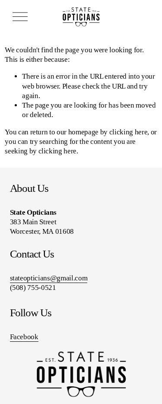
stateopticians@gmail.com (49, 278)
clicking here (128, 132)
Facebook (24, 337)
